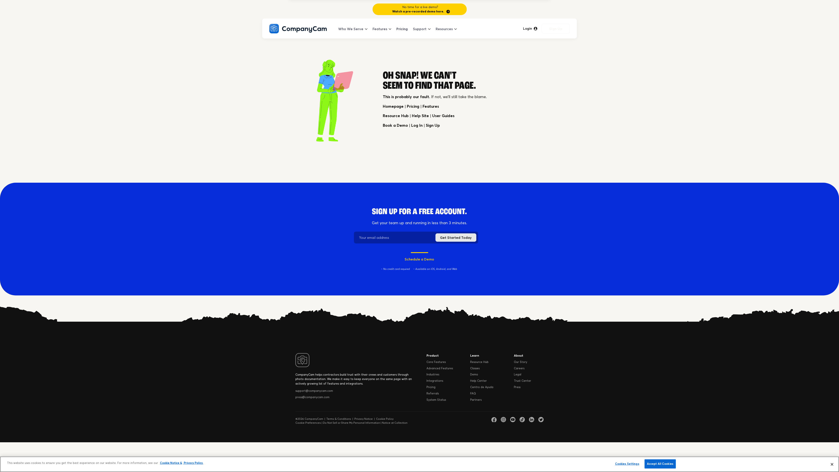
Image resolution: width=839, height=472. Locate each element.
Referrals (432, 393)
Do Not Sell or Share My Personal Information (351, 422)
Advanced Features (439, 368)
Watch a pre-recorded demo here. (418, 11)
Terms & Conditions (338, 418)
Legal (517, 374)
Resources (444, 29)
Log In (417, 125)
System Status (436, 399)
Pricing (402, 29)
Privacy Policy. (193, 463)
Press (517, 387)
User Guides (443, 115)
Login (527, 28)
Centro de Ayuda (481, 387)
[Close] (832, 464)
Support (419, 29)
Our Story (520, 362)
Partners (476, 399)
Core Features (436, 362)
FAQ (473, 393)
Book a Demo (395, 125)
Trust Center (522, 380)
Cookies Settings (627, 463)
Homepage (393, 106)
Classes (475, 368)
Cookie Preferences (308, 422)
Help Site (420, 115)
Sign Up (556, 28)
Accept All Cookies (660, 463)
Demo (474, 374)
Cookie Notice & (171, 463)
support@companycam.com (314, 390)
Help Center (478, 380)
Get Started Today (456, 237)
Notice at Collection (394, 422)
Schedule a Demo (419, 259)
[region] (419, 464)
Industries (432, 374)
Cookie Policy (384, 418)
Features (380, 29)
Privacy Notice (363, 418)
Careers (519, 368)
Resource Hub (396, 115)
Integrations (434, 380)
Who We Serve (350, 29)
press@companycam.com (312, 397)
